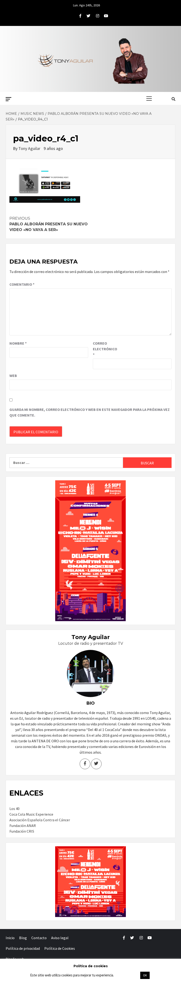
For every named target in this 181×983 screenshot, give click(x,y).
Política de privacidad (23, 948)
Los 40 (14, 808)
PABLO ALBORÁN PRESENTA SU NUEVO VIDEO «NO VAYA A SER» (48, 224)
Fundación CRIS (21, 831)
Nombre (18, 343)
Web (13, 375)
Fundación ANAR (22, 825)
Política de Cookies (59, 948)
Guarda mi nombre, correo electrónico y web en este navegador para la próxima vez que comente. (89, 412)
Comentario (21, 284)
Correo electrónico (104, 349)
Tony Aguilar (29, 148)
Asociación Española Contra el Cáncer (39, 820)
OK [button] (145, 975)
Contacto (39, 937)
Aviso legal (60, 937)
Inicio (10, 937)
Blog (23, 937)
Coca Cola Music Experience (31, 814)
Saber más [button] (126, 975)
